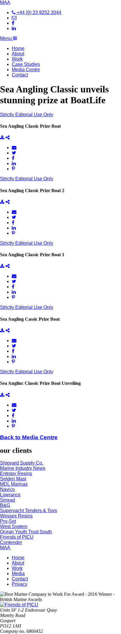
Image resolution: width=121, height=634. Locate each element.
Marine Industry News (22, 468)
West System (13, 526)
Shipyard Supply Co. (21, 462)
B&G (5, 505)
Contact (20, 74)
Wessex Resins (16, 515)
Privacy (19, 584)
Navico (7, 489)
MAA (5, 2)
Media (18, 573)
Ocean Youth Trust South (26, 531)
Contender (11, 542)
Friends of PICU (16, 537)
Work (17, 58)
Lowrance (10, 494)
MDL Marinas (14, 484)
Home (18, 48)
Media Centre (26, 69)
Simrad (7, 499)
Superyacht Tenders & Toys (28, 510)
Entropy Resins (16, 473)
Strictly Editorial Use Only (26, 114)
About (18, 53)
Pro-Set (8, 521)
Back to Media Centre (29, 437)
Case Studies (26, 64)
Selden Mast (13, 478)
